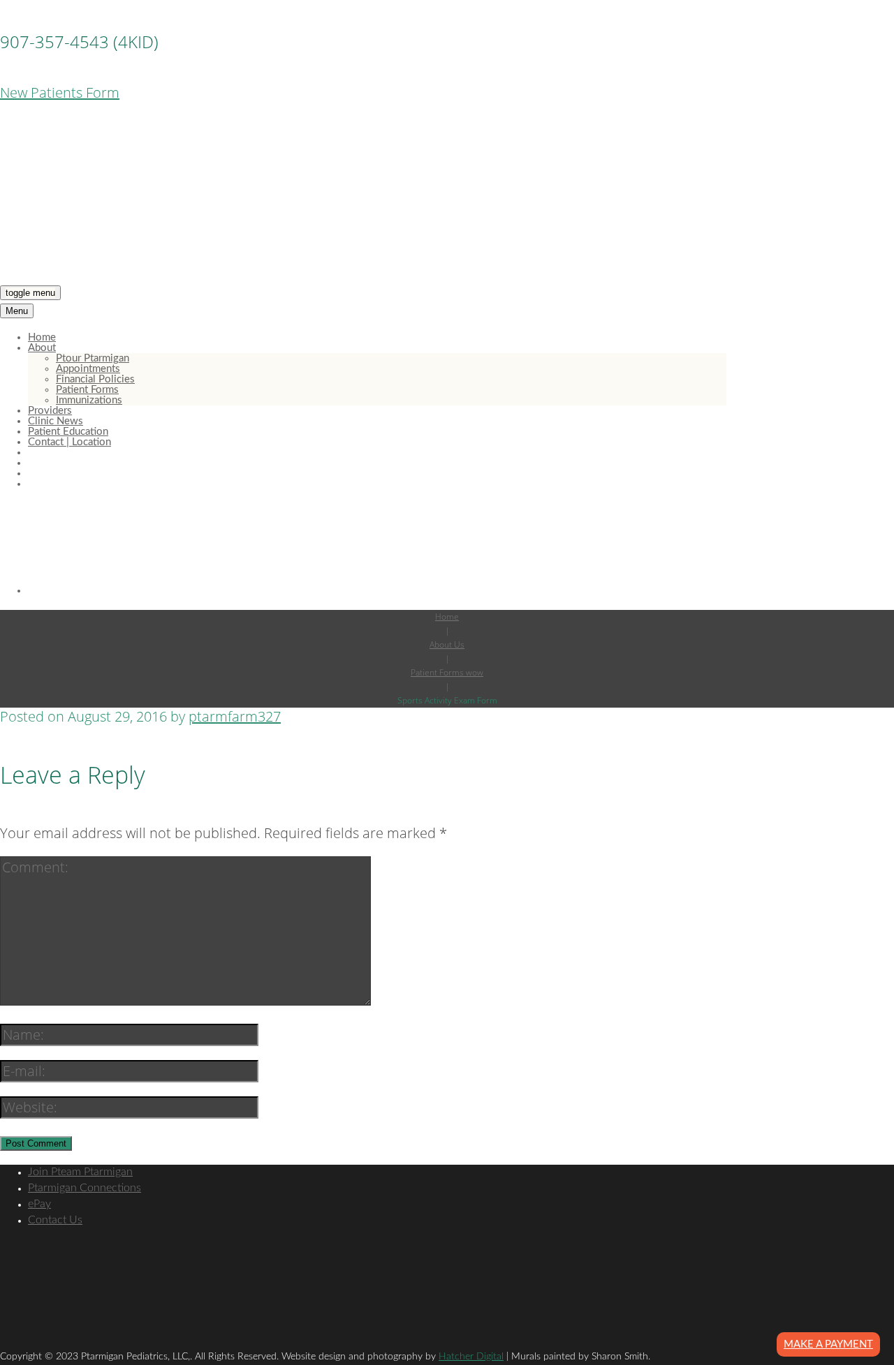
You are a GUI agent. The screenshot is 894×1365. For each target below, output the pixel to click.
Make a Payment (828, 1344)
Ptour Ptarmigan (92, 358)
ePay (39, 1203)
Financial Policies (95, 379)
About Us (447, 644)
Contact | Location (69, 442)
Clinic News (55, 421)
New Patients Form (59, 92)
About (42, 348)
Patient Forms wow (447, 672)
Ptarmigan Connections (84, 1187)
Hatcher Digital (471, 1357)
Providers (50, 410)
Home (42, 337)
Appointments (88, 369)
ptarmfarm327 (235, 716)
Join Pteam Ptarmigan (80, 1171)
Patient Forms (87, 390)
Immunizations (89, 400)
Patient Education (68, 431)
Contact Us (55, 1219)
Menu (17, 311)
